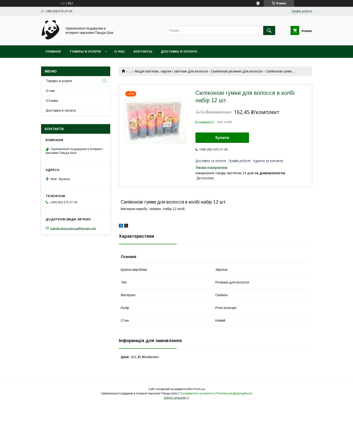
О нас (119, 51)
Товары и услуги (85, 51)
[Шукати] (269, 30)
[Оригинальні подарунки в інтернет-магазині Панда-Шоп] (50, 39)
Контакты (143, 51)
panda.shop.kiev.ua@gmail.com (73, 228)
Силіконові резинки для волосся (236, 71)
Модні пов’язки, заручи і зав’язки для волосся (171, 71)
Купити (222, 138)
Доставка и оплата (179, 51)
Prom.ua (199, 389)
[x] (126, 226)
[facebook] (121, 226)
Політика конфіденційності (234, 393)
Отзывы (52, 100)
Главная (53, 51)
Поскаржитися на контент (196, 393)
